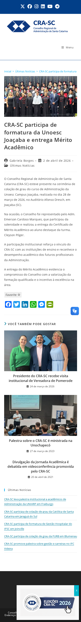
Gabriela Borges (22, 161)
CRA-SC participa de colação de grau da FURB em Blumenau (40, 536)
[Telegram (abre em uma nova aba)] (57, 6)
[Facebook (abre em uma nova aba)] (29, 6)
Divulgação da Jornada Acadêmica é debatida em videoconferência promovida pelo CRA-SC (40, 467)
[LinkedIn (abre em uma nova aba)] (43, 6)
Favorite (11, 295)
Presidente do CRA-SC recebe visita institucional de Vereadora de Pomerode (40, 378)
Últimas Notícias (22, 165)
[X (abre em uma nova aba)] (23, 6)
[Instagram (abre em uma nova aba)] (36, 6)
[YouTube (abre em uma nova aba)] (50, 6)
